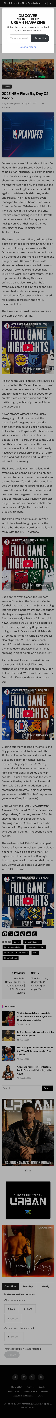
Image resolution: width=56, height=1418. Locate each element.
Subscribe (40, 38)
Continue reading (28, 47)
